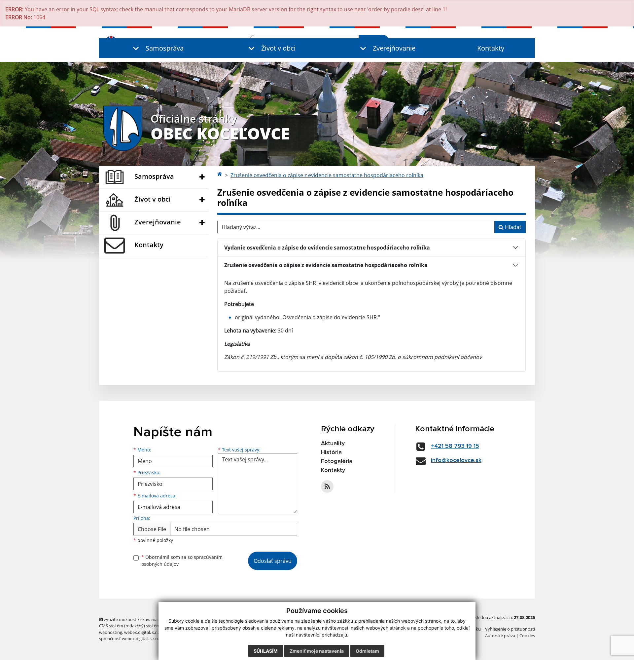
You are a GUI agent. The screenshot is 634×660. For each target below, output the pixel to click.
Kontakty (490, 48)
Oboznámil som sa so (182, 560)
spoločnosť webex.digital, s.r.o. (129, 638)
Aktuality (333, 443)
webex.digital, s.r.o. (142, 632)
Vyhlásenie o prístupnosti (510, 629)
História (331, 452)
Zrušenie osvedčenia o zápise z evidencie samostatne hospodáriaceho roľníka (326, 175)
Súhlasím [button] (266, 651)
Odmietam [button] (367, 651)
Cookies (527, 636)
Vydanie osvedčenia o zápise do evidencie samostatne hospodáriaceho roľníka (327, 247)
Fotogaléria (336, 461)
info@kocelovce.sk (456, 460)
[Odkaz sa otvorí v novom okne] (327, 486)
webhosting (110, 632)
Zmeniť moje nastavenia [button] (317, 651)
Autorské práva (500, 636)
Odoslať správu (273, 560)
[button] (157, 48)
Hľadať (512, 227)
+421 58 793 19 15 (455, 446)
